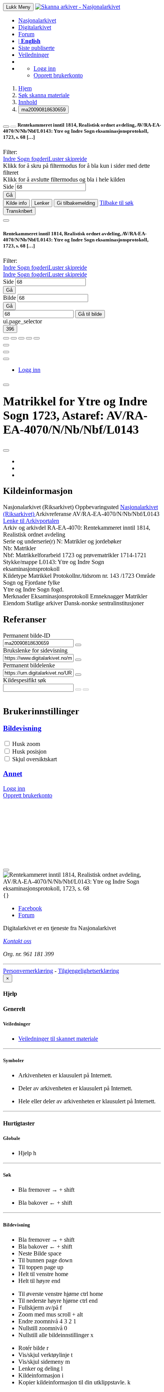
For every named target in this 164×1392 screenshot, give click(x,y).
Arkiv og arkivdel (24, 527)
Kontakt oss (17, 941)
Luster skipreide (67, 159)
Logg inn (45, 68)
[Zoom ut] (14, 338)
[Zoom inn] (6, 338)
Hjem (25, 88)
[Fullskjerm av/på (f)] (6, 345)
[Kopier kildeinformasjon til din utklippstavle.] (6, 352)
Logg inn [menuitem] (29, 369)
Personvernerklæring (28, 971)
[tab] (82, 728)
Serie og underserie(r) (29, 541)
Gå (9, 195)
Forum (26, 34)
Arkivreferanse (53, 514)
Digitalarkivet (34, 27)
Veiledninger (33, 54)
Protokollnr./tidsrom (77, 575)
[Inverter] (29, 338)
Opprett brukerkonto (58, 75)
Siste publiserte (36, 48)
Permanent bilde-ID (26, 635)
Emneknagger (107, 596)
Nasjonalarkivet (37, 20)
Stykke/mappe (20, 562)
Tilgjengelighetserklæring (88, 971)
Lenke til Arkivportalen (31, 521)
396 (10, 329)
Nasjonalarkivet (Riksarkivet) (38, 507)
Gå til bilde (90, 314)
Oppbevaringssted (97, 507)
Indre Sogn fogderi (25, 159)
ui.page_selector (22, 321)
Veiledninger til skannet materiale (58, 1038)
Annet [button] (12, 774)
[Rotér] (21, 338)
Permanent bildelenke (29, 665)
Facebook (30, 908)
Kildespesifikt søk (24, 680)
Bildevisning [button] (22, 728)
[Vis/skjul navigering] (6, 220)
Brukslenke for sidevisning (35, 650)
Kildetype (15, 575)
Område (145, 575)
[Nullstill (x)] (37, 338)
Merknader (16, 596)
